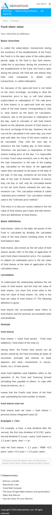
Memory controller (11, 481)
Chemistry (7, 11)
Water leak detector (11, 495)
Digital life (7, 14)
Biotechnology (21, 11)
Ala (42, 11)
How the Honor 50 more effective (18, 498)
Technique (32, 11)
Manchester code (11, 484)
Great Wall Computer (12, 488)
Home (5, 21)
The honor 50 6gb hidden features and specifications (26, 491)
